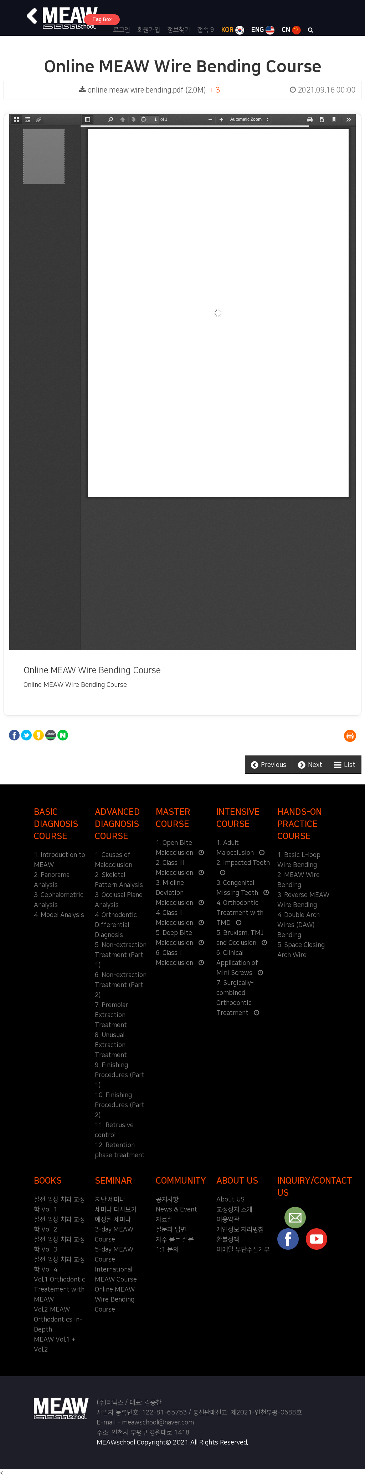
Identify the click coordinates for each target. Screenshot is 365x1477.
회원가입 (148, 30)
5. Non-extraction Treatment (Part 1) (120, 955)
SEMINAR (113, 1180)
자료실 (164, 1219)
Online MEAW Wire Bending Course (115, 1299)
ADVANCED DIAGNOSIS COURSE (117, 824)
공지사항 (167, 1199)
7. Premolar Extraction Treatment (111, 1015)
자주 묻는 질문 (175, 1239)
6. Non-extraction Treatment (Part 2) (120, 985)
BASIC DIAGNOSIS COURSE (56, 824)
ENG (258, 30)
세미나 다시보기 (116, 1209)
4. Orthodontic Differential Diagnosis (116, 925)
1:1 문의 (167, 1249)
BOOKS (48, 1180)
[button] (32, 16)
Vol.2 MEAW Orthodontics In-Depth (58, 1319)
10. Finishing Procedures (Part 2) (119, 1105)
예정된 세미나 (113, 1219)
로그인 (121, 30)
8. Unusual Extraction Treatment (111, 1045)
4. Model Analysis (59, 915)
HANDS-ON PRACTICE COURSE (299, 824)
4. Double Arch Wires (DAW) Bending (298, 925)
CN (287, 30)
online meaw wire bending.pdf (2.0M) (221, 90)
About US (230, 1199)
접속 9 (205, 30)
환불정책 (227, 1239)
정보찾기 (178, 30)
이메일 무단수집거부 (242, 1249)
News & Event (176, 1209)
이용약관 (227, 1219)
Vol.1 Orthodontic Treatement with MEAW (59, 1289)
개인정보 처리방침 (240, 1229)
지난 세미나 (110, 1199)
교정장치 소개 (234, 1209)
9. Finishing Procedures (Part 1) (119, 1075)
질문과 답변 (171, 1229)
